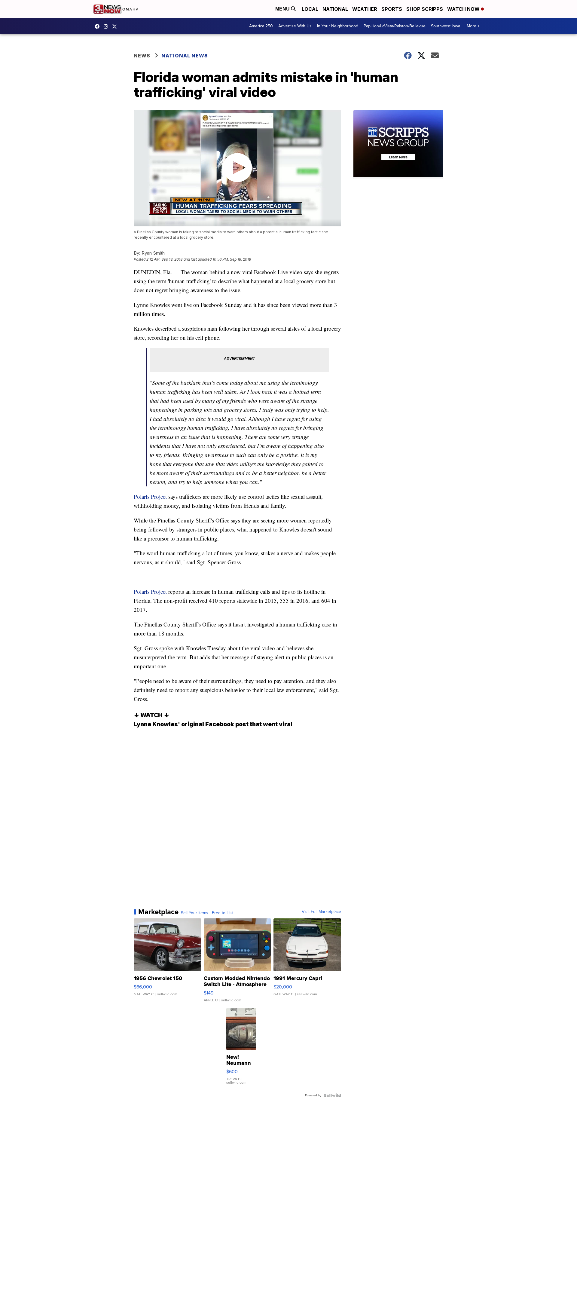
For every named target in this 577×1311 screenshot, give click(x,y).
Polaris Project (151, 496)
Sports (391, 9)
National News (184, 56)
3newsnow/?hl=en (107, 26)
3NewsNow (98, 26)
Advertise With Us (295, 26)
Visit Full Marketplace (321, 912)
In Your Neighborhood (337, 26)
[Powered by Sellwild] (332, 1095)
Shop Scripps (424, 9)
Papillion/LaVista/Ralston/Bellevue (395, 26)
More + (473, 26)
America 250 (261, 26)
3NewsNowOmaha (116, 26)
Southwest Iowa (445, 26)
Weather (364, 9)
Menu (283, 8)
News (142, 56)
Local (310, 9)
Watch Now (464, 9)
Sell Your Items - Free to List (207, 913)
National (335, 9)
